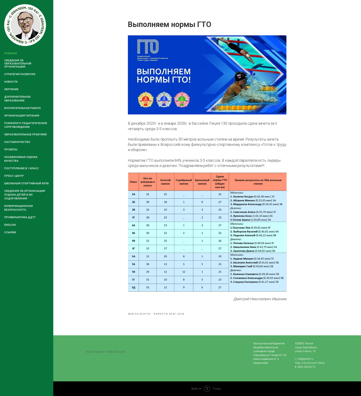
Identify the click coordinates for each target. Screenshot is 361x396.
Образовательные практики (25, 134)
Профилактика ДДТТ (20, 217)
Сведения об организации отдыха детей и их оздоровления (24, 194)
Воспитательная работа (22, 108)
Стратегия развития (19, 74)
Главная (10, 53)
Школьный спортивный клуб (26, 183)
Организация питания (21, 115)
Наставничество (17, 142)
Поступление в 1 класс (21, 168)
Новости (11, 81)
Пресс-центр (14, 175)
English (10, 224)
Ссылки (10, 232)
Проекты (10, 149)
